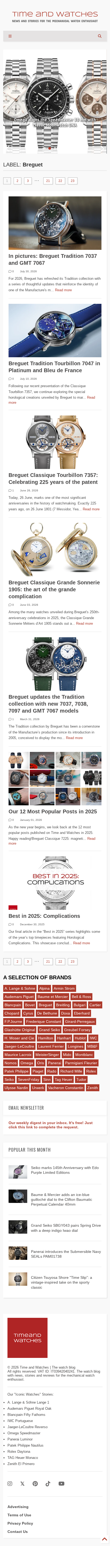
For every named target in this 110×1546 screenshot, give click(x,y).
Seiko (9, 1079)
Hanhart (64, 1038)
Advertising (18, 1507)
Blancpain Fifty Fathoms (26, 1415)
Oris (40, 1063)
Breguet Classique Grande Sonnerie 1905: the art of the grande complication (54, 589)
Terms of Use (19, 1515)
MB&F (92, 1046)
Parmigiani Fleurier (81, 1063)
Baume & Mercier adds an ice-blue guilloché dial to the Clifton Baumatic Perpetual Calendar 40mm (61, 1199)
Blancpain (13, 1005)
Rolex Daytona (18, 1452)
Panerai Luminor (20, 1439)
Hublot (80, 1038)
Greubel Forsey (77, 1030)
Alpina (44, 988)
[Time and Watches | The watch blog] (55, 20)
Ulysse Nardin (16, 1088)
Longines (75, 1046)
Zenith (92, 1088)
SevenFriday (28, 1079)
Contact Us (17, 1531)
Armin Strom (64, 988)
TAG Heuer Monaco (22, 1458)
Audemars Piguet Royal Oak (29, 1409)
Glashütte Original (20, 1030)
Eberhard (82, 1013)
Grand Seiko (49, 1030)
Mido (67, 1054)
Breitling (63, 1005)
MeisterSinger (47, 1054)
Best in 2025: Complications (44, 916)
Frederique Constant (43, 1021)
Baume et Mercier (53, 997)
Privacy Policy (20, 1523)
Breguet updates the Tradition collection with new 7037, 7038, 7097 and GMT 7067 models (48, 704)
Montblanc (84, 1054)
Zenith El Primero (20, 1464)
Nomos (11, 1063)
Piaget (38, 1071)
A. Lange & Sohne (20, 988)
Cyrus (28, 1013)
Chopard (12, 1013)
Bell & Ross (81, 997)
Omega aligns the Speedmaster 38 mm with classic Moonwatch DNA (55, 122)
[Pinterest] (35, 1483)
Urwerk (38, 1088)
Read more (63, 290)
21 (48, 181)
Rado (51, 1071)
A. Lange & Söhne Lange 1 (28, 1402)
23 (72, 181)
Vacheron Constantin (65, 1088)
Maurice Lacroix (18, 1054)
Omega (27, 1063)
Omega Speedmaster (23, 1433)
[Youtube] (61, 1483)
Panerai (54, 1063)
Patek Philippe (17, 1071)
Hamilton (45, 1038)
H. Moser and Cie (19, 1038)
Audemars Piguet (19, 997)
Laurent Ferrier (51, 1046)
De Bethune (47, 1013)
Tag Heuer (63, 1079)
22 (60, 181)
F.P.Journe (13, 1021)
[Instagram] (9, 1483)
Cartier (95, 1005)
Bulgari (79, 1005)
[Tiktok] (48, 1483)
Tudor (81, 1079)
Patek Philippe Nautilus (25, 1445)
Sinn (47, 1079)
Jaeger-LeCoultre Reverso (27, 1427)
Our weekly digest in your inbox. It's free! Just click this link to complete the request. (51, 1125)
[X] (22, 1483)
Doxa (65, 1013)
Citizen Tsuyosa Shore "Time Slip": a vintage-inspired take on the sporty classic (61, 1282)
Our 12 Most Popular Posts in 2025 (53, 811)
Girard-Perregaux (80, 1021)
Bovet (30, 1005)
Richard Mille (71, 1071)
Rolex (91, 1071)
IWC (93, 1038)
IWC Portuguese (20, 1421)
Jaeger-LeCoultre (19, 1046)
